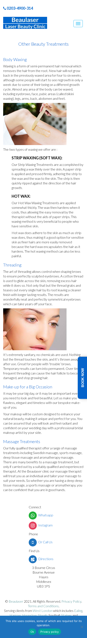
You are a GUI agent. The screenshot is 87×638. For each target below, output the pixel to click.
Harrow (15, 615)
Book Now (83, 377)
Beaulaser (16, 601)
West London (42, 611)
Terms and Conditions (43, 606)
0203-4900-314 (19, 8)
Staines (66, 615)
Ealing (78, 611)
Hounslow (29, 615)
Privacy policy (49, 631)
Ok (32, 631)
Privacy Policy (71, 601)
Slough (42, 615)
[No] (82, 627)
